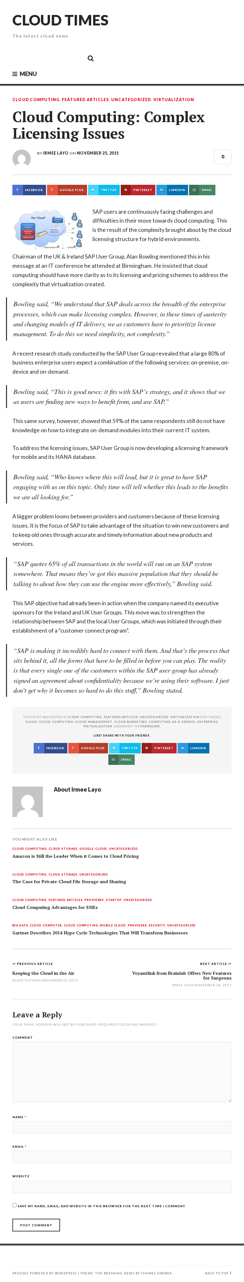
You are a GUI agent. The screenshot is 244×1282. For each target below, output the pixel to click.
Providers (94, 900)
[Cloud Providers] (47, 58)
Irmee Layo (56, 153)
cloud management (93, 722)
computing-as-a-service (172, 722)
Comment (22, 1037)
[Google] (33, 58)
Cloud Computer (46, 925)
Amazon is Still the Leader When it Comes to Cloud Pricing (75, 856)
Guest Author (26, 980)
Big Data (20, 925)
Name (19, 1117)
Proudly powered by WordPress (44, 1273)
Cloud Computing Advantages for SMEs (55, 907)
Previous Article (35, 964)
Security (157, 925)
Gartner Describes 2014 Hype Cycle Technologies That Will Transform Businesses (100, 933)
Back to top (216, 1273)
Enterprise (207, 722)
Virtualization (173, 100)
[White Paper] (76, 58)
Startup (114, 900)
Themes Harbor (156, 1273)
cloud (31, 722)
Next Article (214, 964)
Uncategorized (131, 100)
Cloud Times (60, 20)
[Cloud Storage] (19, 58)
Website (21, 1176)
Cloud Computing (35, 100)
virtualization (97, 726)
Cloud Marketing (130, 722)
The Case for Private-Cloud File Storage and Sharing (69, 881)
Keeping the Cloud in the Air (43, 973)
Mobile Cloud (112, 925)
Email (19, 1146)
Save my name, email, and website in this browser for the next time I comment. (101, 1206)
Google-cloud (93, 849)
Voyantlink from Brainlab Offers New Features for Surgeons (182, 975)
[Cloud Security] (62, 58)
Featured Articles (85, 100)
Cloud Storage (63, 849)
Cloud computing (56, 722)
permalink (150, 726)
